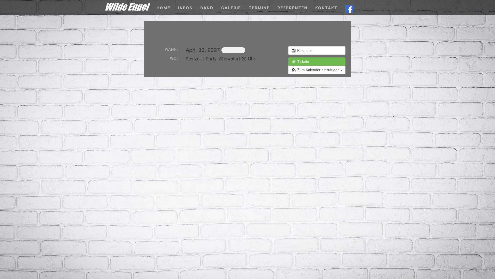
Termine (259, 7)
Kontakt (326, 7)
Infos (185, 7)
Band (206, 7)
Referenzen (292, 7)
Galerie (231, 7)
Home (163, 7)
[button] (316, 70)
